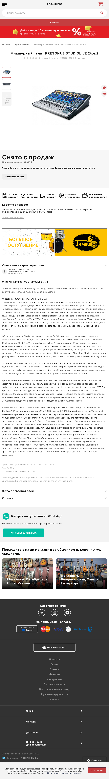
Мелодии (54, 674)
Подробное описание (13, 217)
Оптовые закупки (54, 684)
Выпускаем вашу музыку (54, 689)
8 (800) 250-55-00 (30, 753)
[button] (4, 574)
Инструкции (54, 679)
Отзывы (8, 498)
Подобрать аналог (14, 176)
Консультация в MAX (24, 532)
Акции (54, 664)
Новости (54, 659)
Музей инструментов (54, 694)
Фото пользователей (18, 491)
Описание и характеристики (23, 265)
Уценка (54, 699)
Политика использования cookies (63, 773)
